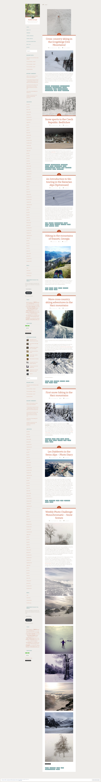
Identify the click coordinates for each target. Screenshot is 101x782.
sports (51, 382)
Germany (28, 32)
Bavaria (32, 302)
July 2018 (28, 153)
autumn (27, 302)
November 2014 (29, 261)
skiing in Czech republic (50, 167)
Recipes (28, 47)
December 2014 (29, 258)
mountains (29, 313)
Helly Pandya (29, 91)
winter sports (66, 90)
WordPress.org (29, 275)
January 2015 (28, 256)
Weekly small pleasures (31, 319)
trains (69, 440)
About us (29, 29)
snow (27, 316)
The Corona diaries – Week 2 (31, 64)
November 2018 (29, 142)
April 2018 (28, 160)
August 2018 (28, 150)
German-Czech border (57, 87)
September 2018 (29, 148)
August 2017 (28, 181)
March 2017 (28, 191)
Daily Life (29, 44)
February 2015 (29, 253)
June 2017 (28, 184)
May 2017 (28, 186)
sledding (58, 167)
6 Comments (67, 520)
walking (31, 318)
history (35, 310)
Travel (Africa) (30, 38)
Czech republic (31, 306)
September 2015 (29, 235)
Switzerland (67, 500)
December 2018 (29, 140)
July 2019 (28, 452)
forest (62, 438)
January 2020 (28, 114)
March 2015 (28, 250)
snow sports (68, 167)
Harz (47, 440)
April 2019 (28, 130)
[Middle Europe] (27, 325)
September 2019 (29, 119)
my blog (28, 95)
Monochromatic (48, 563)
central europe (28, 305)
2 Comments (66, 125)
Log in (27, 267)
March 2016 (28, 220)
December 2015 (29, 227)
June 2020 (28, 104)
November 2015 (29, 230)
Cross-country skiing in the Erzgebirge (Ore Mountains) (59, 41)
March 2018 (28, 163)
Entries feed (28, 270)
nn (59, 47)
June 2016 (28, 212)
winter (38, 319)
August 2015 (28, 238)
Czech (27, 306)
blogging (27, 303)
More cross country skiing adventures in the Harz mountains (59, 302)
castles (38, 303)
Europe (29, 308)
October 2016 (29, 202)
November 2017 (29, 173)
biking (38, 302)
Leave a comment (66, 47)
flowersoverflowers (31, 309)
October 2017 (29, 176)
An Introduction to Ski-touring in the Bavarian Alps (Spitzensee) (32, 96)
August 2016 (28, 207)
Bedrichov (48, 164)
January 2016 (28, 225)
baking (30, 302)
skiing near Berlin (49, 90)
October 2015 (29, 232)
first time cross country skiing (66, 346)
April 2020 (28, 434)
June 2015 (28, 243)
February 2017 (29, 194)
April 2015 (28, 248)
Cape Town (35, 303)
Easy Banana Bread (29, 69)
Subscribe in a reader (28, 330)
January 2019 (28, 137)
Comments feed (29, 273)
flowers (36, 308)
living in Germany (30, 312)
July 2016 (28, 209)
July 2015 (28, 240)
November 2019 (29, 117)
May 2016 (28, 214)
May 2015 (28, 245)
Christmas (32, 305)
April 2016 (28, 217)
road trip (35, 315)
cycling (38, 305)
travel (28, 318)
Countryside (35, 305)
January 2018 (28, 168)
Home (28, 27)
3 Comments (66, 398)
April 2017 (28, 189)
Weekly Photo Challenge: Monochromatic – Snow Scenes (59, 514)
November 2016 (29, 199)
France (36, 309)
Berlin (35, 302)
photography (29, 315)
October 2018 (29, 145)
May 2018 (28, 158)
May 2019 (28, 127)
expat (33, 308)
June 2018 (28, 155)
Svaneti (51, 289)
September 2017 (29, 178)
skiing (38, 315)
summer (37, 316)
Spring (34, 316)
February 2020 (29, 112)
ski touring (63, 224)
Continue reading (49, 160)
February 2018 (29, 166)
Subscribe (28, 292)
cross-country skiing (56, 164)
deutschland (38, 306)
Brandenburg (31, 303)
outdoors (35, 313)
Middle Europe (32, 20)
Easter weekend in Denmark (34, 358)
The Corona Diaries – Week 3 (31, 61)
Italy (37, 638)
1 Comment (65, 241)
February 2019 (29, 135)
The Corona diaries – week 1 (31, 66)
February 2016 (29, 222)
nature (32, 313)
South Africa (30, 316)
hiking (33, 310)
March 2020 (28, 109)
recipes (33, 315)
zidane (28, 403)
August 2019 (28, 122)
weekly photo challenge (35, 318)
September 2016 (29, 204)
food (34, 309)
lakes (38, 638)
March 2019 (28, 132)
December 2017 (29, 171)
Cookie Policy (20, 780)
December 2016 (29, 196)
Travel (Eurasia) (30, 35)
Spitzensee (53, 152)
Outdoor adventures (31, 41)
